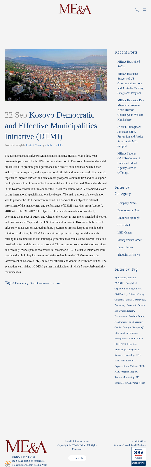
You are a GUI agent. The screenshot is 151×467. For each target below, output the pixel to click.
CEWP (137, 288)
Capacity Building (124, 288)
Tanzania (119, 382)
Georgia (127, 327)
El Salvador (120, 310)
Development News (129, 210)
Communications (123, 299)
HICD (140, 338)
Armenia (131, 277)
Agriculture (120, 277)
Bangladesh (131, 283)
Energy (130, 310)
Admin (48, 145)
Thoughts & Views (128, 254)
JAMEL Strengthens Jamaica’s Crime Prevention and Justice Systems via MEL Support (130, 136)
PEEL (142, 366)
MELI (124, 360)
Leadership (129, 355)
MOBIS (132, 360)
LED (138, 355)
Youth (142, 382)
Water (135, 382)
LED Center (124, 232)
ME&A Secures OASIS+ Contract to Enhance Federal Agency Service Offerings (129, 162)
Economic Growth (136, 305)
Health (132, 338)
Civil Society (121, 294)
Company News (126, 203)
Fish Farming (121, 321)
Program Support (129, 371)
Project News (33, 145)
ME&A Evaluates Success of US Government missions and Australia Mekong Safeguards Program (130, 83)
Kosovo (56, 283)
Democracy (21, 283)
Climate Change (137, 294)
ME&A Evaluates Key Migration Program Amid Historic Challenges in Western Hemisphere (130, 109)
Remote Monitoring (124, 377)
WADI (128, 382)
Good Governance (40, 283)
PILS (117, 371)
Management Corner (129, 240)
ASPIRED (119, 283)
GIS (116, 332)
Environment (121, 316)
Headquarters (121, 338)
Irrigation (132, 344)
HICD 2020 (120, 344)
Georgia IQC (138, 327)
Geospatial (123, 225)
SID (137, 377)
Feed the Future (136, 316)
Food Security (136, 321)
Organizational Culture (126, 366)
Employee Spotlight (128, 217)
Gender (118, 327)
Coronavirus (139, 299)
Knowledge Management (127, 349)
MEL (117, 360)
